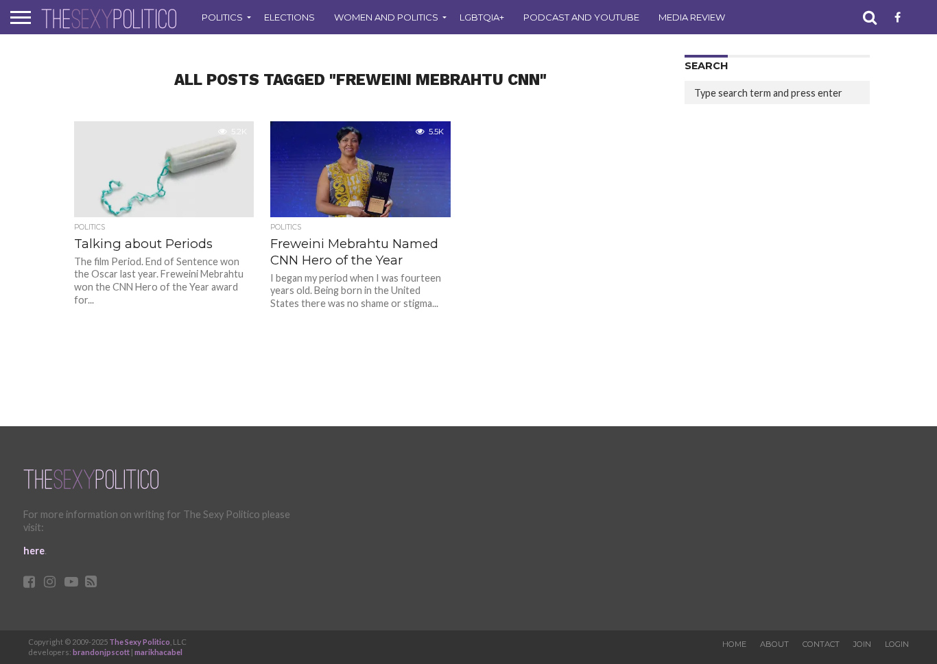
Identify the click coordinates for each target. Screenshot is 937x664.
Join (862, 644)
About (774, 644)
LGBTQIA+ (482, 17)
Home (734, 644)
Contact (821, 644)
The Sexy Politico (139, 641)
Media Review (692, 17)
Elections (289, 17)
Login (897, 644)
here (34, 550)
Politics (222, 17)
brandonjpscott (101, 652)
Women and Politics (386, 17)
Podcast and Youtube (581, 17)
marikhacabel (158, 652)
